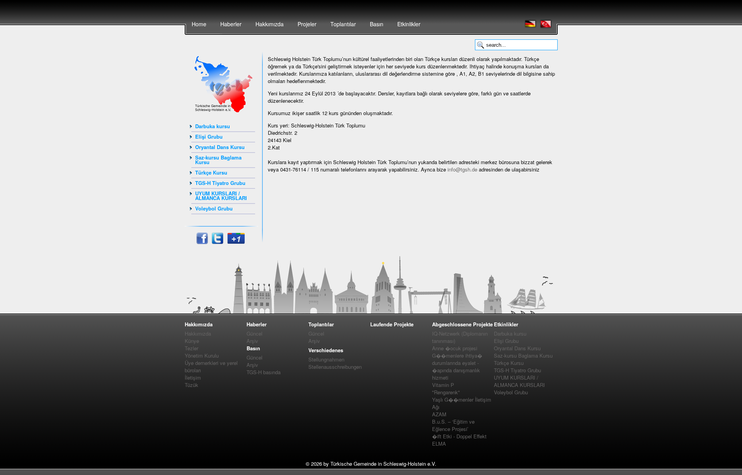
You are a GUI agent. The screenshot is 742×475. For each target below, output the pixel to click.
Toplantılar (343, 24)
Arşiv (252, 340)
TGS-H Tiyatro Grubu (220, 183)
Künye (192, 340)
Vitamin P (443, 384)
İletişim (193, 377)
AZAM (439, 414)
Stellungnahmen (326, 359)
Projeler (307, 24)
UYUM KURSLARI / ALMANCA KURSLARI (221, 196)
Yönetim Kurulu (202, 355)
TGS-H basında (264, 372)
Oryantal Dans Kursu (220, 147)
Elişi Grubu (209, 136)
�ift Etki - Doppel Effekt (459, 436)
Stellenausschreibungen (335, 366)
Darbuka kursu (212, 126)
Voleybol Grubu (214, 208)
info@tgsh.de (462, 169)
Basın (376, 24)
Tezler (191, 348)
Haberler (231, 24)
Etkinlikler (408, 24)
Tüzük (191, 384)
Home (199, 24)
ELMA (439, 443)
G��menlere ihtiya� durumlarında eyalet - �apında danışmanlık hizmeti (457, 366)
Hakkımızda (269, 24)
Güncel (254, 333)
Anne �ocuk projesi (454, 348)
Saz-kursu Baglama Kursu (218, 160)
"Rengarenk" (446, 392)
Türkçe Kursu (211, 172)
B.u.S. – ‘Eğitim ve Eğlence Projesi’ (453, 425)
